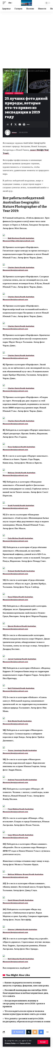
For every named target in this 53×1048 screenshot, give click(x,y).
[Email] (20, 124)
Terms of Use (25, 1043)
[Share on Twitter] (15, 124)
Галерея (9, 93)
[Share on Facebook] (11, 124)
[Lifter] (26, 3)
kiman (14, 132)
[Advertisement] (26, 39)
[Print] (24, 124)
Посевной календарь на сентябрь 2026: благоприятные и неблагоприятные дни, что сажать (26, 993)
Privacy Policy (10, 1043)
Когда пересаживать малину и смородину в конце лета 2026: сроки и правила (24, 1003)
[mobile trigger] (5, 3)
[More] (28, 124)
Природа (18, 93)
